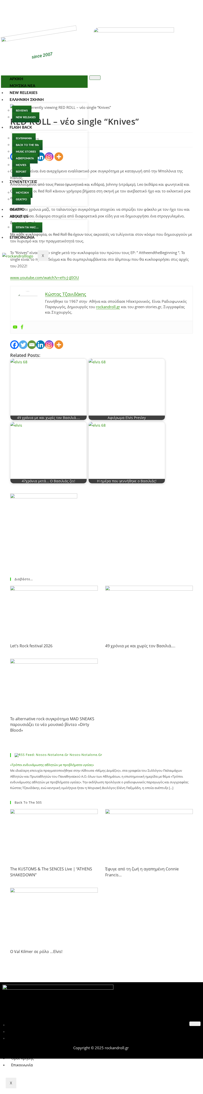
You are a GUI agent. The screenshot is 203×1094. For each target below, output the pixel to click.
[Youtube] (15, 327)
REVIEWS (22, 110)
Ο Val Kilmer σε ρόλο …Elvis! (36, 951)
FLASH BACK (21, 127)
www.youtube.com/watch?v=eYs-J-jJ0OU (44, 277)
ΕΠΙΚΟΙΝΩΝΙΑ (22, 237)
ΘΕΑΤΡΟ (21, 199)
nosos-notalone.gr (86, 754)
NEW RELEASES (23, 93)
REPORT (21, 171)
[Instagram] (49, 344)
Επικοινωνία (22, 1064)
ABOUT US (19, 216)
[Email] (31, 344)
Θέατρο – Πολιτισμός (29, 1031)
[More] (58, 344)
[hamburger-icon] (95, 77)
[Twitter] (109, 9)
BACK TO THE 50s (27, 145)
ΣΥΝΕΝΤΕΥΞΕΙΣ (23, 182)
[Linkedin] (40, 344)
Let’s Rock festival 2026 (31, 646)
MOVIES (21, 165)
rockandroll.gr (108, 306)
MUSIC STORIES (26, 151)
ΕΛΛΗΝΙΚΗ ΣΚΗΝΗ (27, 100)
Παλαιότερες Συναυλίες (31, 1024)
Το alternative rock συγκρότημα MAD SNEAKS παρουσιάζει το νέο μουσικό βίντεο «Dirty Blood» (52, 724)
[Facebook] (94, 9)
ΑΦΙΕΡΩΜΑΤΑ (25, 158)
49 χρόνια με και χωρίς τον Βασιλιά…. (140, 646)
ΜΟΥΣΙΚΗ (22, 192)
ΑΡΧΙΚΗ (16, 79)
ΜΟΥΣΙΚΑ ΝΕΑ (22, 86)
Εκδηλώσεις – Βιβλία (29, 1038)
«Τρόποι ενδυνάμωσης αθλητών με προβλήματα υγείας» (52, 765)
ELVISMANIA (24, 138)
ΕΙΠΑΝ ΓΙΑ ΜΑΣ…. (27, 227)
